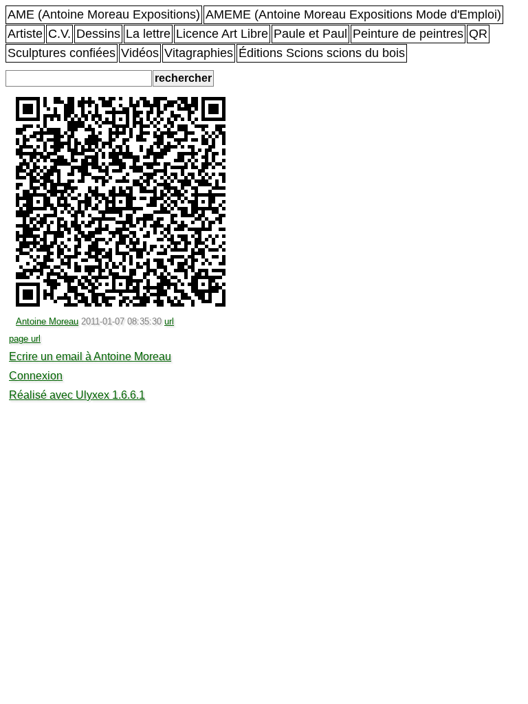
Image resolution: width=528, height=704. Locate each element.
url (169, 321)
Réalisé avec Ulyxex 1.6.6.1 (77, 395)
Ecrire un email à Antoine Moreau (90, 356)
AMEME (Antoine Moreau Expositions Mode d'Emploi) (353, 14)
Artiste (25, 34)
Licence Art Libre (222, 34)
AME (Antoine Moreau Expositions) (104, 14)
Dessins (98, 34)
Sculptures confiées (62, 53)
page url (25, 338)
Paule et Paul (310, 34)
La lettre (148, 34)
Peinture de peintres (408, 34)
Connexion (36, 376)
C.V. (59, 34)
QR (478, 34)
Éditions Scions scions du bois (322, 53)
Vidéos (140, 53)
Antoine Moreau (47, 321)
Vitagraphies (198, 53)
